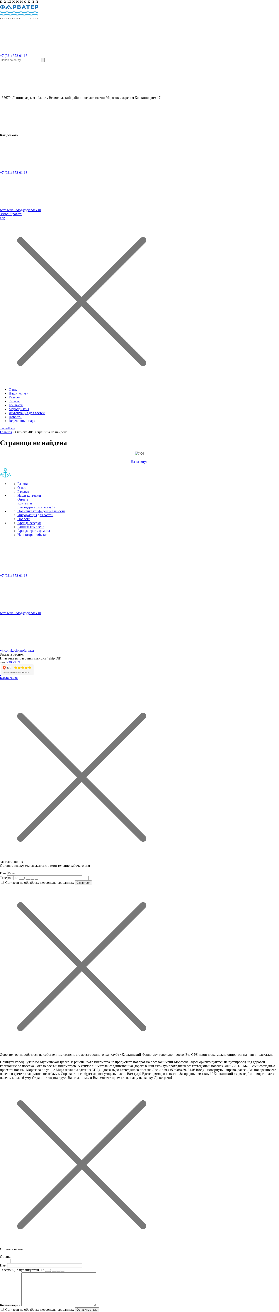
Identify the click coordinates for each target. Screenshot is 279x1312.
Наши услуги (19, 393)
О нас (13, 389)
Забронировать (11, 214)
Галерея (14, 397)
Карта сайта (9, 678)
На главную (139, 462)
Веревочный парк (22, 421)
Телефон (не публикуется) (19, 1270)
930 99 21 (13, 662)
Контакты (16, 405)
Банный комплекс (30, 527)
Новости (15, 417)
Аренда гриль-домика (33, 531)
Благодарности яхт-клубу (36, 507)
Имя (3, 873)
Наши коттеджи (29, 495)
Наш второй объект (31, 534)
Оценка (5, 1256)
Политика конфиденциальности (41, 511)
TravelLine (7, 428)
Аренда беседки (29, 523)
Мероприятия (19, 409)
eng (2, 218)
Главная (6, 432)
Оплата (14, 401)
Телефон (6, 878)
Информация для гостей (27, 413)
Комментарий (10, 1305)
